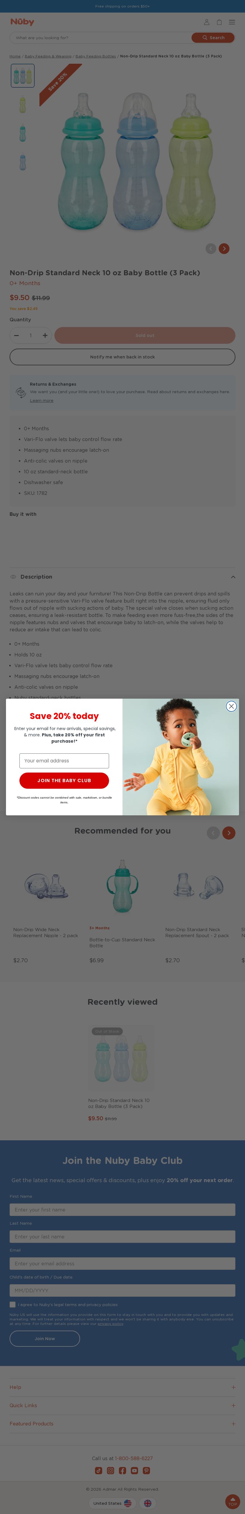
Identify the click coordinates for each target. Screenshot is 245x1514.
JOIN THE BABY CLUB (64, 780)
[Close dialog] (231, 706)
